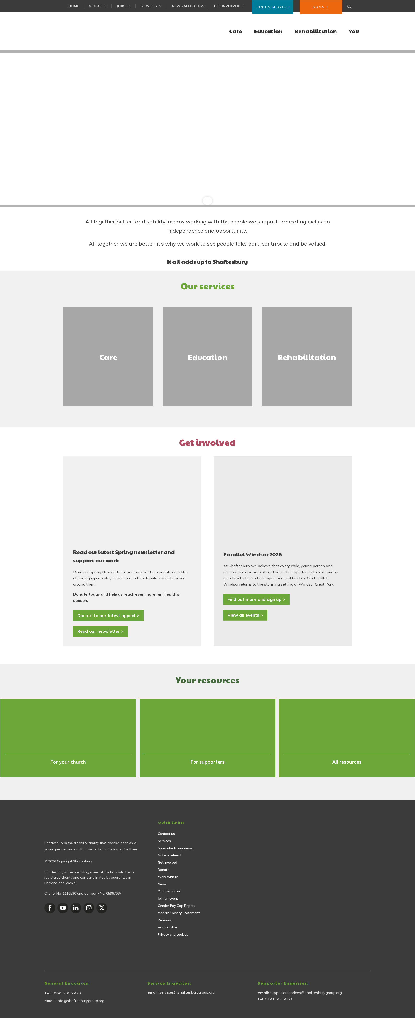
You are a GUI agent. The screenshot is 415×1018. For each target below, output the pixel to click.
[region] (207, 129)
